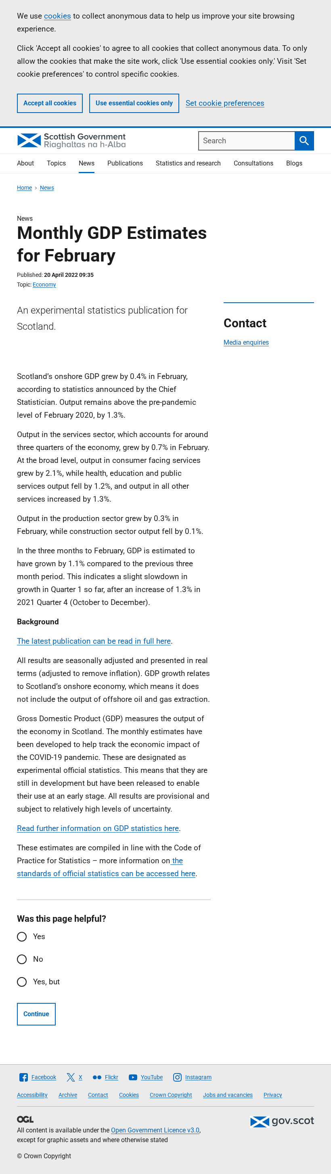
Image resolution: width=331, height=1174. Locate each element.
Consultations (253, 163)
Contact (98, 1095)
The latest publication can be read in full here (94, 641)
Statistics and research (188, 163)
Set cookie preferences (225, 103)
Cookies (129, 1095)
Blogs (294, 163)
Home (24, 187)
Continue (36, 1014)
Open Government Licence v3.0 (155, 1130)
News (86, 163)
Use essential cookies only (134, 103)
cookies (57, 16)
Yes (39, 936)
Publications (125, 163)
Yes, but (46, 981)
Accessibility (32, 1095)
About (25, 163)
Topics (56, 163)
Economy (44, 284)
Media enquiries (246, 342)
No (38, 959)
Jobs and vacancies (228, 1095)
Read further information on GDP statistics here (98, 828)
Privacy (273, 1095)
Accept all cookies (49, 103)
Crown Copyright (171, 1095)
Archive (68, 1095)
